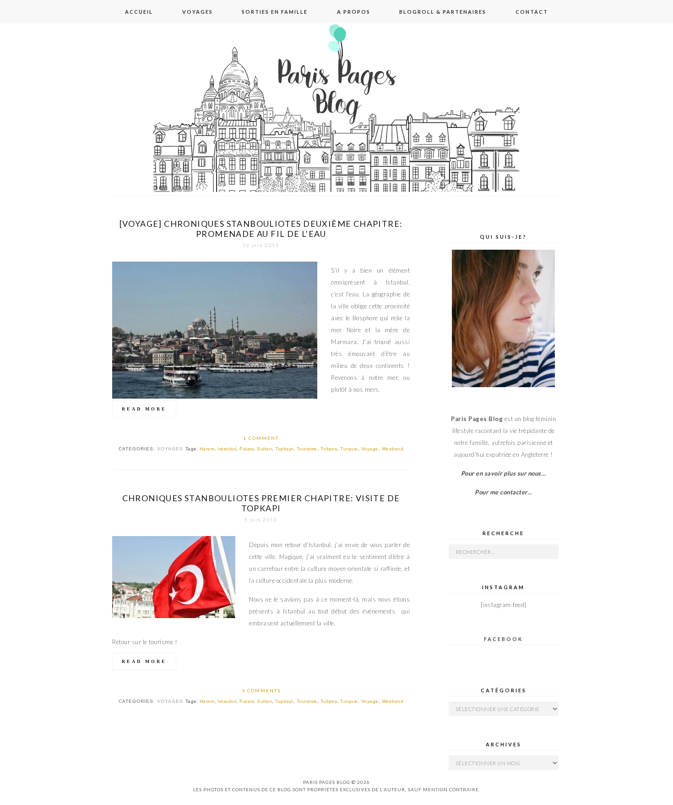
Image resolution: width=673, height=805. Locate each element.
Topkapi (284, 448)
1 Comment (261, 438)
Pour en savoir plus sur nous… (503, 473)
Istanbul (226, 448)
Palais (246, 448)
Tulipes (328, 448)
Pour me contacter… (503, 492)
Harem (207, 448)
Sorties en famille (275, 12)
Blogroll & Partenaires (442, 12)
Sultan (264, 448)
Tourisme (307, 448)
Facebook (503, 639)
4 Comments (261, 690)
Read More (144, 408)
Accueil (139, 12)
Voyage (370, 448)
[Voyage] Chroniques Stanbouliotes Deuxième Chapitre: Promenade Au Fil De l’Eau (261, 229)
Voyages (197, 12)
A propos (353, 12)
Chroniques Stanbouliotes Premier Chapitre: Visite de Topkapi (261, 503)
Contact (532, 12)
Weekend (393, 448)
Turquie (349, 448)
